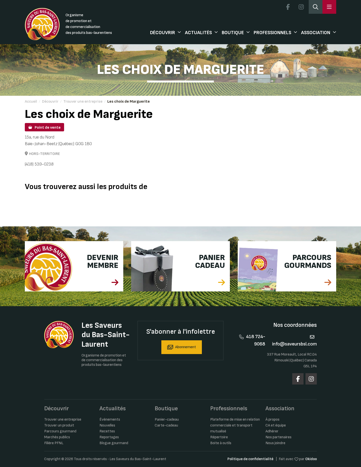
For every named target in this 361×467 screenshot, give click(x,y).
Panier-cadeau (167, 419)
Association (315, 33)
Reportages (109, 437)
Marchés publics (57, 437)
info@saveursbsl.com (294, 344)
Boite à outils (220, 443)
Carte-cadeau (166, 425)
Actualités (198, 33)
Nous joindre (275, 443)
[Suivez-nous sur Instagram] (301, 7)
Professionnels (272, 33)
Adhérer (271, 431)
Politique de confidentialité (250, 459)
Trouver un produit (59, 425)
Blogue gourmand (113, 443)
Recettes (107, 431)
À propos (272, 419)
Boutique (233, 33)
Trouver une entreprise (82, 101)
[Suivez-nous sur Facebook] (287, 7)
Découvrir (162, 33)
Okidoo (311, 459)
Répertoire (219, 437)
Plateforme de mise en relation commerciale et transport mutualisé (235, 425)
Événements (109, 419)
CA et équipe (275, 425)
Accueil (31, 101)
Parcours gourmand (60, 431)
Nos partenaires (278, 437)
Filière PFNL (53, 443)
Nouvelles (107, 425)
